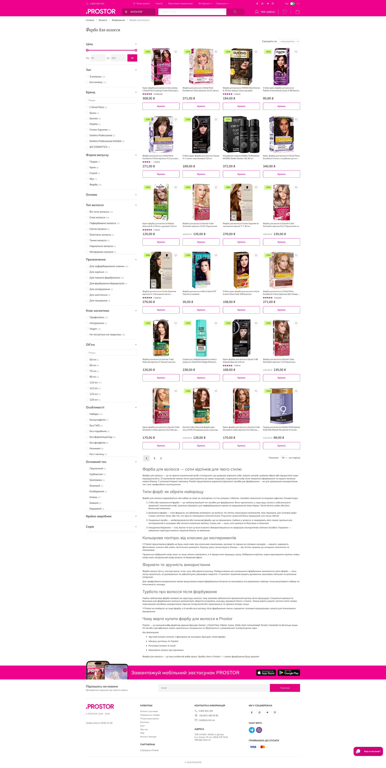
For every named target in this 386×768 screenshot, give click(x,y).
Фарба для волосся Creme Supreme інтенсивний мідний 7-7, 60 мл (241, 224)
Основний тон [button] (96, 462)
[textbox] (201, 114)
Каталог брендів (148, 736)
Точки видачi (143, 3)
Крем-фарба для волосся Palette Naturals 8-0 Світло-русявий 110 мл (159, 224)
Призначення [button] (96, 259)
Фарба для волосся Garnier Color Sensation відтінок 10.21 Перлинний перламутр (200, 224)
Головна (90, 20)
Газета (159, 3)
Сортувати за (269, 41)
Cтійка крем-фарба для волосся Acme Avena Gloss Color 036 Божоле (241, 292)
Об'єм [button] (90, 344)
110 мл (267, 115)
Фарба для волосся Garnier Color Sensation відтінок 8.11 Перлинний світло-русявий (281, 224)
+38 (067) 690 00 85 (208, 715)
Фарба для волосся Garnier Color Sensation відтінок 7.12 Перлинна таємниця (279, 360)
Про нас (144, 729)
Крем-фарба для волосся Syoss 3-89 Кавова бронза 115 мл (240, 360)
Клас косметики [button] (97, 310)
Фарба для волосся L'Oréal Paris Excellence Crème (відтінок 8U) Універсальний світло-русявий (280, 292)
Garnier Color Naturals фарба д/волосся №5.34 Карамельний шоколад (200, 428)
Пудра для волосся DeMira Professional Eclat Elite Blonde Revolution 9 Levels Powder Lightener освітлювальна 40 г (281, 428)
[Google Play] (289, 672)
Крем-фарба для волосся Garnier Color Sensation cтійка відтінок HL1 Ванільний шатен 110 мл (241, 428)
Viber (273, 3)
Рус (298, 3)
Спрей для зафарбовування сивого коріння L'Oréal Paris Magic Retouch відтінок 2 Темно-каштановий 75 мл (200, 360)
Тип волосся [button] (95, 205)
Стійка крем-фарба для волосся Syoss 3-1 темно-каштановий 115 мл (201, 157)
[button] (175, 52)
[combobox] (201, 114)
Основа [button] (91, 194)
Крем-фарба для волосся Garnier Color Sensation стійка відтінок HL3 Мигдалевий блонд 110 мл (161, 428)
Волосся (103, 20)
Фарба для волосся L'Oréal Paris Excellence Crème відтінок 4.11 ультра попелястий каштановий (160, 157)
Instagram (262, 3)
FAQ (142, 733)
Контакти (144, 722)
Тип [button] (88, 70)
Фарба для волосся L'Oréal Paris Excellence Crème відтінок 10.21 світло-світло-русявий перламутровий (201, 89)
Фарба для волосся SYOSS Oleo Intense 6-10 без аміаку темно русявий (241, 89)
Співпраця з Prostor (149, 750)
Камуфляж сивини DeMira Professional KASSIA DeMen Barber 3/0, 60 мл (241, 157)
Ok (132, 58)
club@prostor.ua (207, 720)
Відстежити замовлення (180, 3)
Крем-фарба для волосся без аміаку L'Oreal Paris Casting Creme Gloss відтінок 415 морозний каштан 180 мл (160, 89)
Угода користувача (149, 718)
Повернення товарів (150, 715)
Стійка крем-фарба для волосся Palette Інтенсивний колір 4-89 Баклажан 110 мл (281, 89)
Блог (142, 726)
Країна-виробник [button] (98, 516)
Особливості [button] (95, 407)
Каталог (137, 11)
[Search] (235, 11)
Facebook (257, 3)
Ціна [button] (89, 44)
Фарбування (118, 20)
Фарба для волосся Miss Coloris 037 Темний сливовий (199, 292)
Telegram (267, 3)
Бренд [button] (90, 92)
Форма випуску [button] (97, 155)
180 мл (146, 115)
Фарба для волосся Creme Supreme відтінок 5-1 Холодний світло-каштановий (159, 292)
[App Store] (266, 672)
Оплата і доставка (149, 711)
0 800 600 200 (97, 3)
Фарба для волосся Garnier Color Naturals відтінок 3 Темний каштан (158, 360)
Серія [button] (90, 526)
